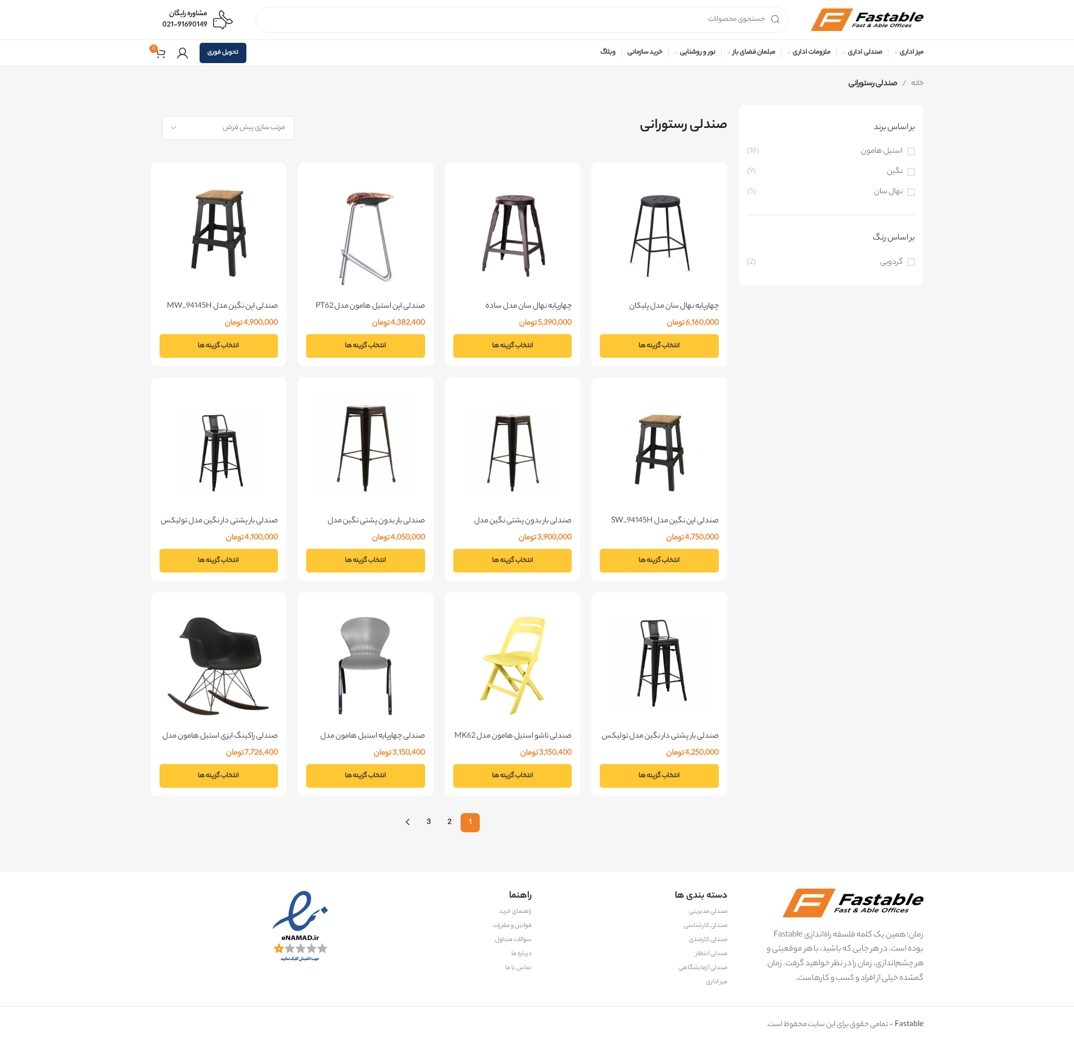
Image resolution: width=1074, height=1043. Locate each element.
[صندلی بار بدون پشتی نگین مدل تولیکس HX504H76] (365, 451)
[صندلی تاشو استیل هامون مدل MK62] (512, 665)
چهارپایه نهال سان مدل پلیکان (674, 306)
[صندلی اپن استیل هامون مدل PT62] (365, 235)
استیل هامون (882, 151)
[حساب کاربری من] (182, 53)
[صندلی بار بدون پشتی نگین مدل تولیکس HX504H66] (512, 451)
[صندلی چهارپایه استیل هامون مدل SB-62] (365, 665)
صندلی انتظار (711, 954)
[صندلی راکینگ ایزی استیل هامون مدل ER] (219, 665)
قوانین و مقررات (512, 926)
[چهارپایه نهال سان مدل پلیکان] (659, 235)
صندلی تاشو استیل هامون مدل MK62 (513, 736)
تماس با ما (518, 968)
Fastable (908, 1024)
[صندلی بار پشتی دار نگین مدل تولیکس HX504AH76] (659, 665)
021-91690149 (184, 25)
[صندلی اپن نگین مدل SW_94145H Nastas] (659, 451)
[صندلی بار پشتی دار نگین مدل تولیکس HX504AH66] (219, 451)
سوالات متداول (513, 940)
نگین (895, 171)
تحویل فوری (222, 52)
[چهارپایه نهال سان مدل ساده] (512, 235)
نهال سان (888, 192)
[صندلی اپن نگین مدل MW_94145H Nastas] (219, 235)
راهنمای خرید (515, 912)
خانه (917, 83)
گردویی (891, 262)
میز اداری (716, 982)
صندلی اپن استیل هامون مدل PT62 (370, 306)
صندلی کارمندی (708, 940)
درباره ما (521, 954)
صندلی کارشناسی (705, 926)
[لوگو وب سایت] (867, 19)
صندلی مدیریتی (708, 912)
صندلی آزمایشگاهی (702, 968)
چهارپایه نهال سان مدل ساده (528, 306)
